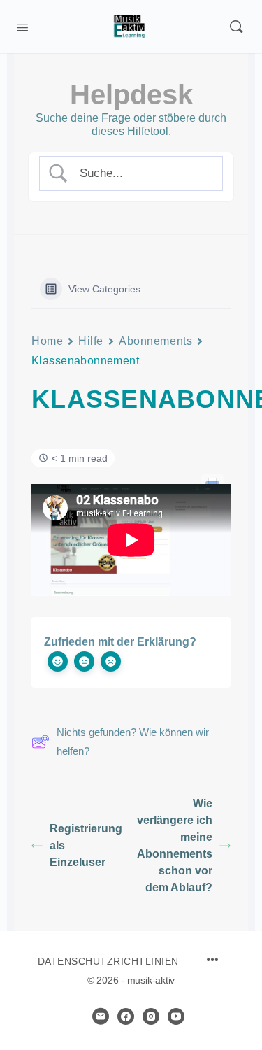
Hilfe (90, 341)
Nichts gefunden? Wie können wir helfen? (133, 741)
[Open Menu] (22, 26)
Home (47, 341)
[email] (100, 1016)
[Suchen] (236, 26)
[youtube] (176, 1016)
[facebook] (125, 1016)
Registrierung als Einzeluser (86, 845)
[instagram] (151, 1016)
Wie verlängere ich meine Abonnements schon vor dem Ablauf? (174, 845)
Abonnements (155, 341)
